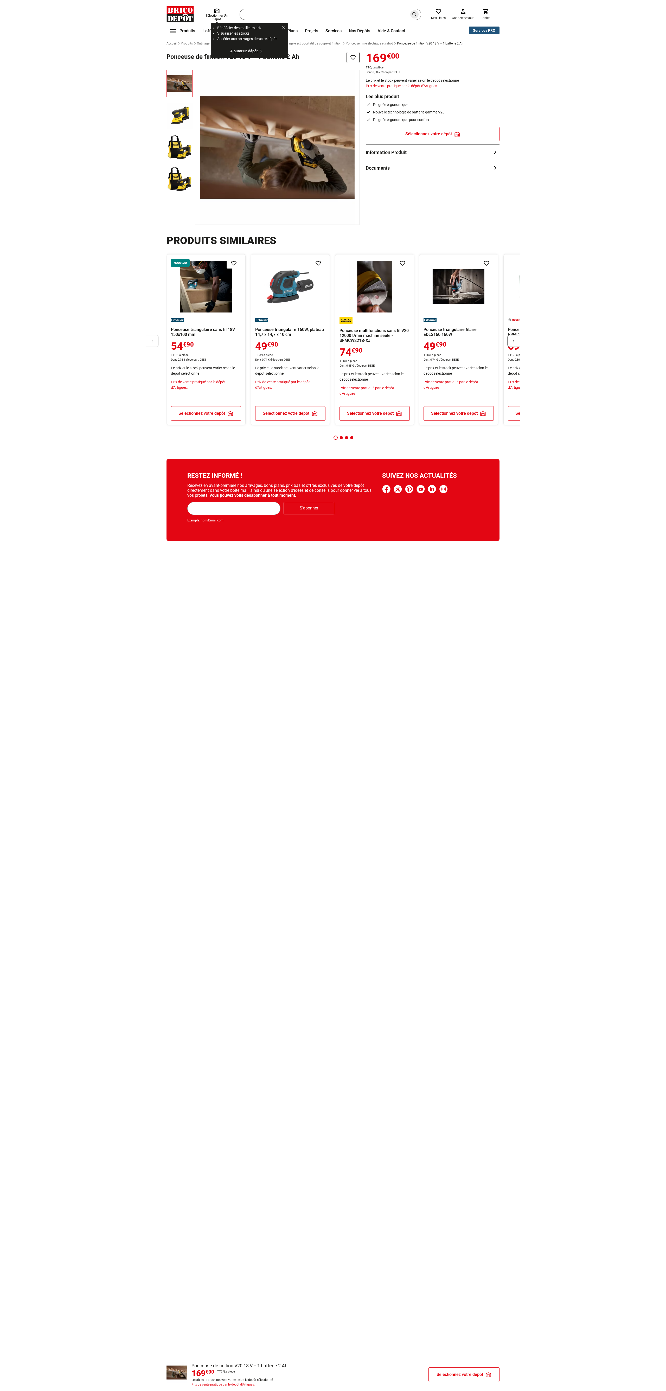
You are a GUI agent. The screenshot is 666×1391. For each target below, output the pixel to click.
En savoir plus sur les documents (432, 168)
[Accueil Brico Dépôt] (180, 14)
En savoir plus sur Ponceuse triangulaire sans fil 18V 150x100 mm (206, 339)
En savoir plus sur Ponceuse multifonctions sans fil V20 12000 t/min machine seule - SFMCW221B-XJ (374, 339)
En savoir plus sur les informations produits (432, 152)
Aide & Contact (391, 30)
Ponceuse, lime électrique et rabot (369, 43)
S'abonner (309, 508)
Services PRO (484, 30)
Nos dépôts (359, 30)
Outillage (203, 43)
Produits (187, 43)
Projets (311, 30)
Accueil (171, 43)
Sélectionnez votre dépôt (428, 133)
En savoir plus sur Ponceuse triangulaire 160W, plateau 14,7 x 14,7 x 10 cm (290, 339)
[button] (336, 438)
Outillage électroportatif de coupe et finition (311, 43)
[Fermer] (283, 28)
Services (333, 30)
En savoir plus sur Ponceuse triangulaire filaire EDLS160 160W (458, 339)
